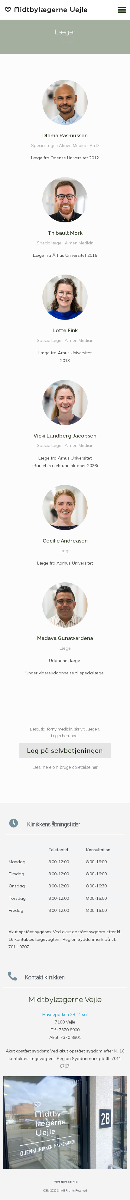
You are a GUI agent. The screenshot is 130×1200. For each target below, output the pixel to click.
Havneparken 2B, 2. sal (65, 1014)
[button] (121, 10)
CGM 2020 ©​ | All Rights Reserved (65, 1190)
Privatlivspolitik (65, 1181)
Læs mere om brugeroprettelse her (65, 767)
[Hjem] (58, 41)
